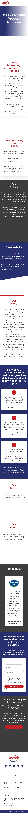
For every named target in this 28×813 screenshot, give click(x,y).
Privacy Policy (19, 782)
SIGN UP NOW (14, 686)
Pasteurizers (7, 779)
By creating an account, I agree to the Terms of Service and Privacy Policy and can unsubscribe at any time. (15, 679)
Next (25, 601)
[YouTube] (10, 766)
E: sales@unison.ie (9, 803)
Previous (2, 601)
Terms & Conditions (18, 786)
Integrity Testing (6, 783)
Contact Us (18, 779)
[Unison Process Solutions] (5, 3)
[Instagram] (22, 766)
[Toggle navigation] (24, 3)
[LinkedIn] (6, 766)
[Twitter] (18, 766)
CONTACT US (14, 727)
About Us (6, 775)
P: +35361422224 (8, 805)
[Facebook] (14, 766)
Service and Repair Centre (8, 788)
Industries (18, 775)
